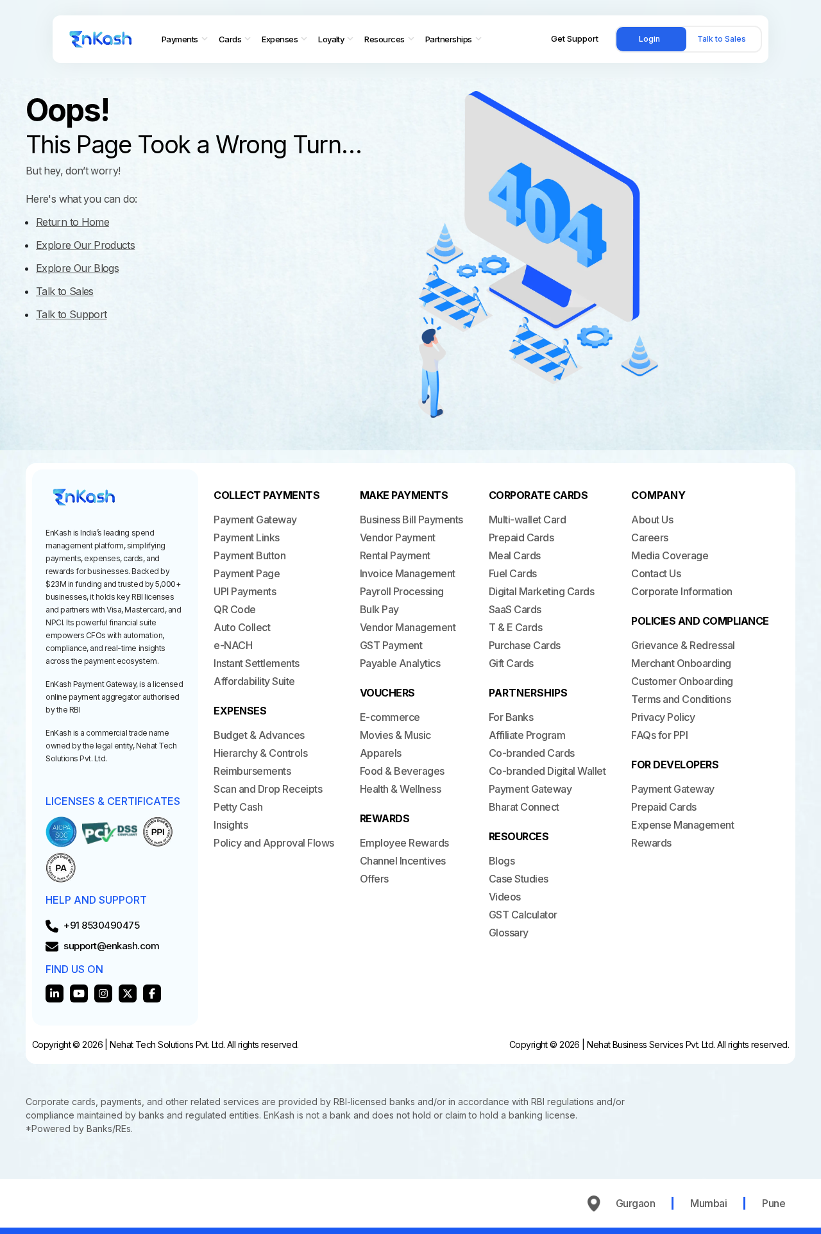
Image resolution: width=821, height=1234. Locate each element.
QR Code (235, 609)
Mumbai (708, 1203)
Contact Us (656, 573)
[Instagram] (103, 993)
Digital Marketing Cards (542, 591)
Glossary (509, 932)
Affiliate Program (527, 735)
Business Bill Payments (411, 519)
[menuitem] (185, 39)
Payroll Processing (402, 591)
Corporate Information (681, 591)
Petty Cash (238, 806)
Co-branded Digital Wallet (547, 771)
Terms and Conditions (681, 699)
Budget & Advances (259, 735)
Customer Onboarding (682, 681)
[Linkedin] (54, 993)
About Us (652, 519)
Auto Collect (242, 627)
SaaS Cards (515, 609)
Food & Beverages (402, 771)
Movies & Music (395, 735)
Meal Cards (515, 555)
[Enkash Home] (100, 39)
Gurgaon (636, 1203)
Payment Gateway (255, 519)
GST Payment (391, 645)
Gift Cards (511, 663)
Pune (773, 1203)
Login (649, 39)
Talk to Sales (721, 39)
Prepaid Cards (521, 537)
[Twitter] (128, 993)
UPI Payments (245, 591)
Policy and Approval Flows (274, 842)
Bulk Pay (379, 609)
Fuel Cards (513, 573)
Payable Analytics (400, 663)
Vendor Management (408, 627)
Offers (374, 878)
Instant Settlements (257, 663)
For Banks (511, 717)
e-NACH (233, 645)
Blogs (502, 860)
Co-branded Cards (532, 753)
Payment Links (247, 537)
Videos (505, 896)
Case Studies (518, 878)
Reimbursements (252, 771)
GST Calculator (523, 914)
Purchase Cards (525, 645)
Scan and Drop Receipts (268, 788)
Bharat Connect (524, 806)
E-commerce (390, 717)
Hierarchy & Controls (260, 753)
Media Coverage (669, 555)
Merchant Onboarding (681, 663)
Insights (231, 824)
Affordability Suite (254, 681)
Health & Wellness (400, 788)
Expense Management (682, 824)
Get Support (574, 38)
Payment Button (249, 555)
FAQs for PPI (659, 735)
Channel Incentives (403, 860)
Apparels (381, 753)
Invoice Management (407, 573)
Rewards (651, 842)
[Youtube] (79, 993)
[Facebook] (152, 993)
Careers (649, 537)
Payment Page (247, 573)
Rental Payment (395, 555)
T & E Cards (516, 627)
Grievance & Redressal (683, 645)
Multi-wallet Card (527, 519)
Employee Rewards (404, 842)
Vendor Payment (398, 537)
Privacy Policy (663, 717)
